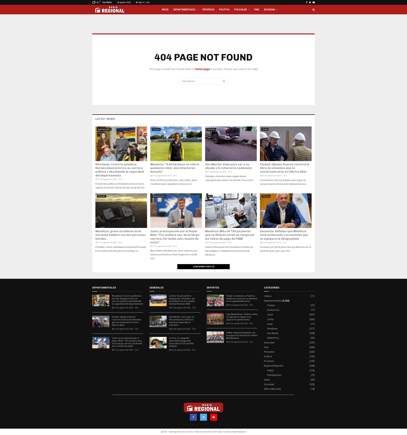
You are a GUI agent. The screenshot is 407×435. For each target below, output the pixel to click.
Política (224, 9)
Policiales (240, 9)
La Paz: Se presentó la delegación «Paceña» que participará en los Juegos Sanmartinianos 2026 (182, 300)
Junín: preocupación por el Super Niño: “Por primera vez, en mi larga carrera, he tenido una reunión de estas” (174, 237)
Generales (269, 342)
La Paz (270, 319)
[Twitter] (203, 417)
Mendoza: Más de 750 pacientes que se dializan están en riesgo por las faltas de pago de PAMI (230, 235)
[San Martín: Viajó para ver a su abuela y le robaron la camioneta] (231, 143)
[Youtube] (213, 417)
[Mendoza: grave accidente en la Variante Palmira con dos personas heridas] (121, 210)
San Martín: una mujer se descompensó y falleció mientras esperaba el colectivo (181, 321)
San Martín (272, 333)
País (256, 9)
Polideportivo (274, 375)
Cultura (267, 296)
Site (213, 351)
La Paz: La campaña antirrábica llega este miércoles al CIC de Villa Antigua (181, 342)
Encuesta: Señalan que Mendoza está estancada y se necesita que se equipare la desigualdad (284, 235)
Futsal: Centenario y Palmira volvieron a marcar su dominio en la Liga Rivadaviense (241, 298)
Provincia (208, 9)
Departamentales (184, 9)
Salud (209, 196)
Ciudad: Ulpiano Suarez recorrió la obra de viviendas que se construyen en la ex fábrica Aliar (284, 168)
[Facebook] (193, 417)
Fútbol (270, 370)
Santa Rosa (273, 338)
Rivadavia (272, 328)
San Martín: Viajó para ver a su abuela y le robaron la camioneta (228, 166)
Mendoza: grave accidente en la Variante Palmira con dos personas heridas (120, 235)
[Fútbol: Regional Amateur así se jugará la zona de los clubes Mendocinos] (215, 337)
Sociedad (269, 9)
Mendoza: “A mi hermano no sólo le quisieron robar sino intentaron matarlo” (174, 168)
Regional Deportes (273, 365)
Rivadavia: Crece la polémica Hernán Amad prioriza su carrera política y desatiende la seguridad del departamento (119, 170)
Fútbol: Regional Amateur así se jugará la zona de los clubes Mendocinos (242, 335)
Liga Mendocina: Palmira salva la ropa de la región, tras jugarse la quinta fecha (242, 317)
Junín (270, 314)
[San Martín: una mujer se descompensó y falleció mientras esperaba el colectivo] (158, 321)
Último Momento (272, 389)
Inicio (165, 9)
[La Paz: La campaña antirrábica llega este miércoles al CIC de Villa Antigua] (158, 342)
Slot (209, 351)
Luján (270, 324)
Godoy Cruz (273, 310)
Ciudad (265, 129)
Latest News (105, 119)
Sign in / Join (144, 2)
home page (202, 69)
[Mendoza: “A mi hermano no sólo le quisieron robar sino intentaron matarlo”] (176, 143)
